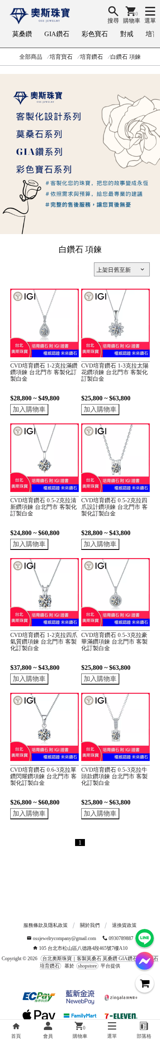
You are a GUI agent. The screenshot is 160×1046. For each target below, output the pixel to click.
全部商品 (30, 57)
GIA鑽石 (56, 33)
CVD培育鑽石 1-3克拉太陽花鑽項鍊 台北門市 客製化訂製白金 (115, 372)
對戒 (126, 33)
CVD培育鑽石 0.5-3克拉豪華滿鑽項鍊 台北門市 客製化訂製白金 (114, 641)
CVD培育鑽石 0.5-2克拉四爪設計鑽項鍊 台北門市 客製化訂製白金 (114, 507)
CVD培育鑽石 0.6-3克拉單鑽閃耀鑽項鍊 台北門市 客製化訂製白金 (43, 776)
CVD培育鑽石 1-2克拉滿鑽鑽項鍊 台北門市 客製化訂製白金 (44, 372)
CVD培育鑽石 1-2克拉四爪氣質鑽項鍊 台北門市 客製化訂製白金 (44, 641)
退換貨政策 (124, 925)
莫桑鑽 (22, 33)
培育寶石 (61, 57)
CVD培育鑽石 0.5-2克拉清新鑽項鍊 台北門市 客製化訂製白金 (43, 507)
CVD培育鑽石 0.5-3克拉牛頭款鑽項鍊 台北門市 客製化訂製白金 (114, 776)
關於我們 (90, 925)
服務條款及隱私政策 (45, 925)
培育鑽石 (91, 57)
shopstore (87, 966)
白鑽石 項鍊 (125, 57)
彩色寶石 (95, 33)
